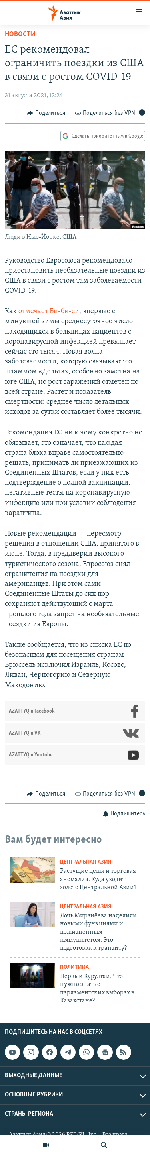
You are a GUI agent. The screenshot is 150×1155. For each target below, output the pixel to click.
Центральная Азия (86, 862)
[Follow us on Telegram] (68, 1052)
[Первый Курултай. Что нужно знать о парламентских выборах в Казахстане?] (32, 975)
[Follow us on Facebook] (49, 1052)
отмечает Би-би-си (48, 311)
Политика (74, 967)
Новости (20, 34)
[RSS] (123, 1052)
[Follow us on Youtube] (12, 1052)
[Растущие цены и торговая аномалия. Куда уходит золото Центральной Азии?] (32, 870)
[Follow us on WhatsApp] (86, 1052)
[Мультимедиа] (46, 1145)
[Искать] (104, 1145)
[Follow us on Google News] (104, 1052)
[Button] (46, 113)
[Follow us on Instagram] (30, 1052)
